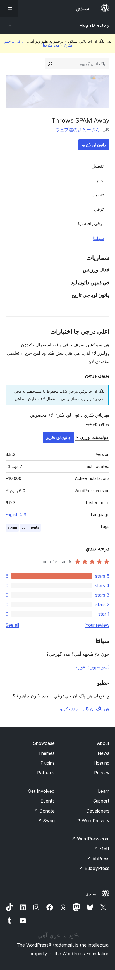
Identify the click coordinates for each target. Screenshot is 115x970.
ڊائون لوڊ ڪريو (94, 144)
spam (12, 527)
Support (101, 801)
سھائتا (98, 238)
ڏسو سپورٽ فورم (92, 667)
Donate (44, 811)
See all (12, 625)
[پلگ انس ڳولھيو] (50, 63)
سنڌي (90, 893)
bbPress (98, 858)
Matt (101, 849)
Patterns (46, 772)
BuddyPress (94, 868)
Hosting (101, 763)
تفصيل (98, 166)
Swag (46, 820)
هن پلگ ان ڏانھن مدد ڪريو (84, 708)
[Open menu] (9, 8)
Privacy (101, 772)
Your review (97, 625)
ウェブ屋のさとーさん (77, 129)
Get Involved (41, 791)
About (103, 743)
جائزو (99, 180)
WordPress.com (90, 839)
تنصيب (97, 195)
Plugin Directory (94, 25)
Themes (46, 753)
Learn (103, 791)
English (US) (17, 514)
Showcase (44, 743)
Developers (97, 811)
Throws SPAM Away (80, 120)
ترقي (99, 209)
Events (47, 801)
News (103, 753)
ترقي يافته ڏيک (90, 223)
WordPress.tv (92, 820)
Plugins (47, 763)
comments (30, 527)
